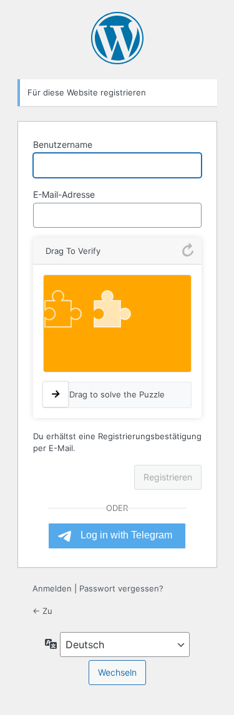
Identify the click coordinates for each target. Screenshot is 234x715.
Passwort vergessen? (121, 588)
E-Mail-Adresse (64, 194)
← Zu (42, 611)
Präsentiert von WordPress (117, 38)
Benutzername (62, 144)
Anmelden (52, 588)
